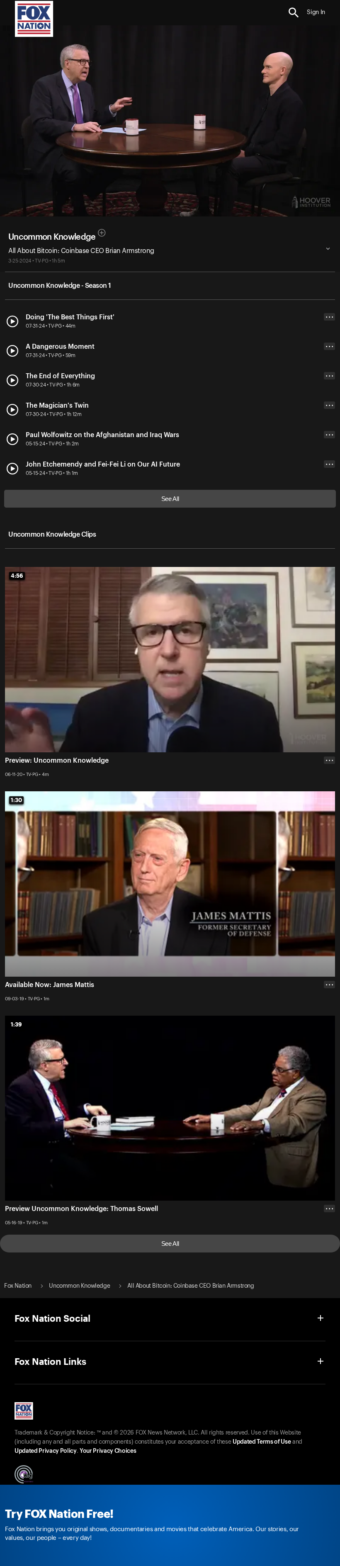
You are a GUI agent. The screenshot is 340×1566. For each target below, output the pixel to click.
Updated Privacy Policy (46, 1451)
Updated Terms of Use (262, 1442)
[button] (294, 12)
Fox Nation (18, 1286)
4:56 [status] (17, 575)
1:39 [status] (16, 1024)
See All (170, 498)
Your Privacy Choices (108, 1451)
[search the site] (294, 12)
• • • (329, 317)
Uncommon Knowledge (51, 237)
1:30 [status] (16, 800)
